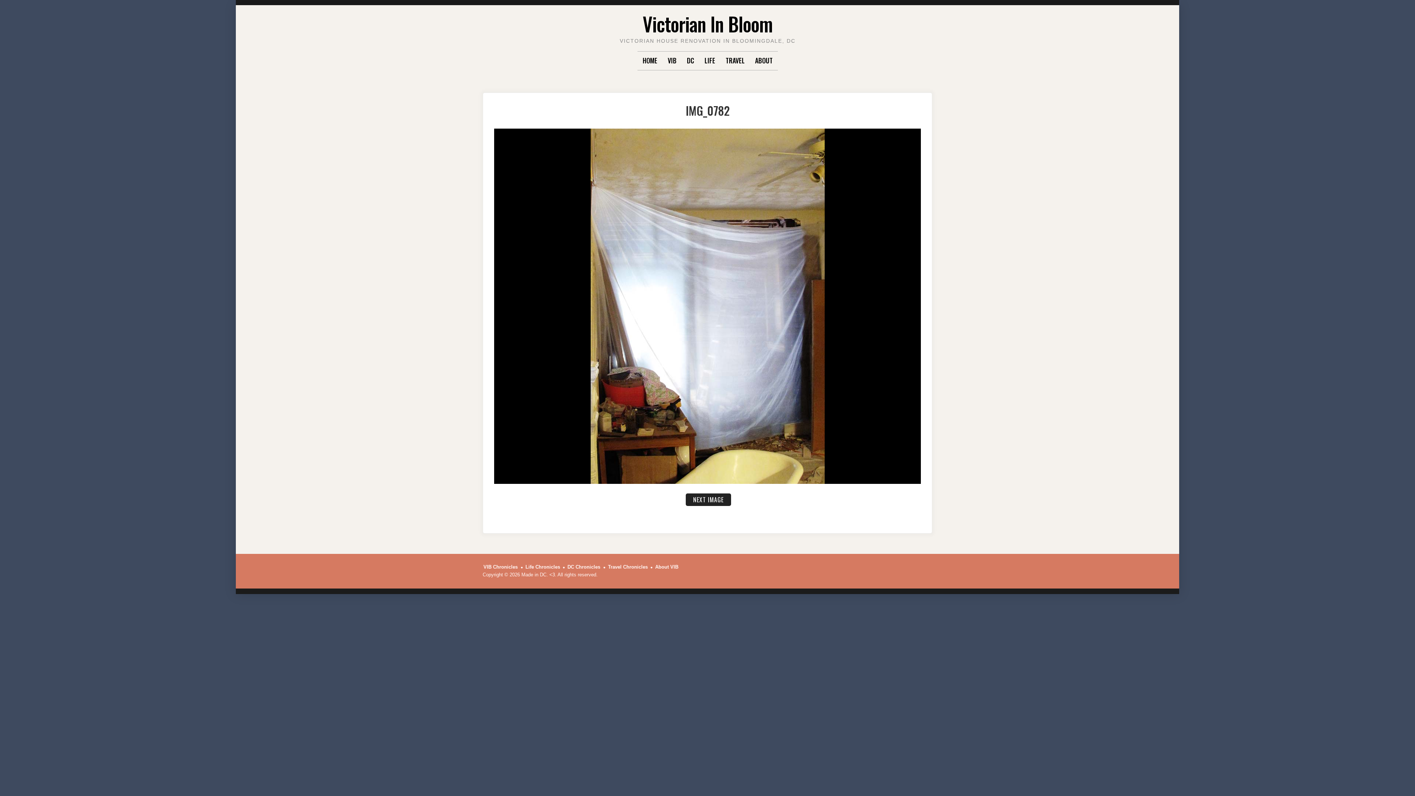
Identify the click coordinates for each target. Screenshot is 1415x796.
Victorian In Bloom (708, 24)
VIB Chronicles (500, 567)
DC (690, 60)
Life (710, 60)
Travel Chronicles (628, 567)
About (764, 60)
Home (650, 60)
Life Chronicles (542, 567)
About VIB (666, 567)
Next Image (708, 499)
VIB (672, 60)
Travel (735, 60)
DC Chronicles (583, 567)
